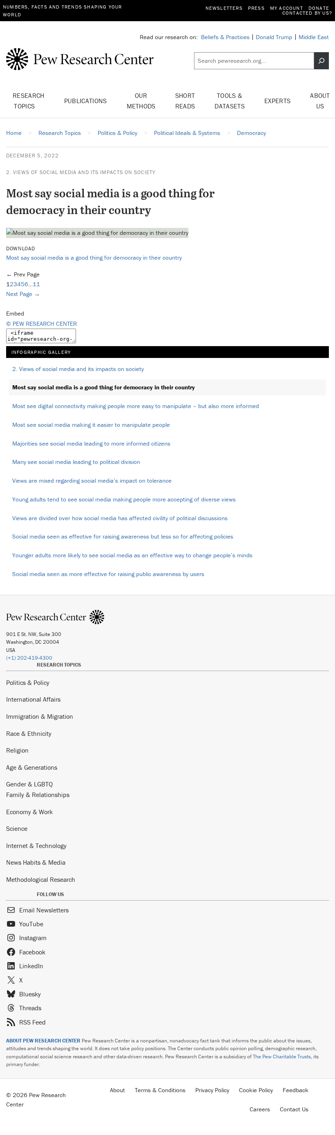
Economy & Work (29, 812)
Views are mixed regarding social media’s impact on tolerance (92, 480)
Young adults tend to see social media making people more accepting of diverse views (124, 499)
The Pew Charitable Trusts (282, 1056)
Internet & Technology (36, 845)
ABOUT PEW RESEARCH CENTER (43, 1040)
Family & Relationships (37, 795)
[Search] (321, 60)
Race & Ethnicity (28, 733)
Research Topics (29, 100)
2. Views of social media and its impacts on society (81, 172)
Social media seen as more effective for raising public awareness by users (108, 574)
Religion (17, 750)
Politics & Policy (27, 682)
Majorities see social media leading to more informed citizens (91, 443)
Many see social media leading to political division (76, 462)
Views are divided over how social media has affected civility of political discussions (120, 518)
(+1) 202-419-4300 (29, 657)
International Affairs (33, 699)
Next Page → (23, 294)
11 (36, 284)
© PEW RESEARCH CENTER (41, 323)
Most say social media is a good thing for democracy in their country (94, 257)
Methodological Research (40, 879)
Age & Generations (31, 767)
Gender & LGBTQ (29, 784)
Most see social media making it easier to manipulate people (91, 424)
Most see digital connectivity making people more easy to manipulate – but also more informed (135, 406)
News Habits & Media (35, 862)
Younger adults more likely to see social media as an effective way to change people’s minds (132, 555)
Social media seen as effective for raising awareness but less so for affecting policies (122, 536)
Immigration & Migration (39, 716)
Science (16, 828)
